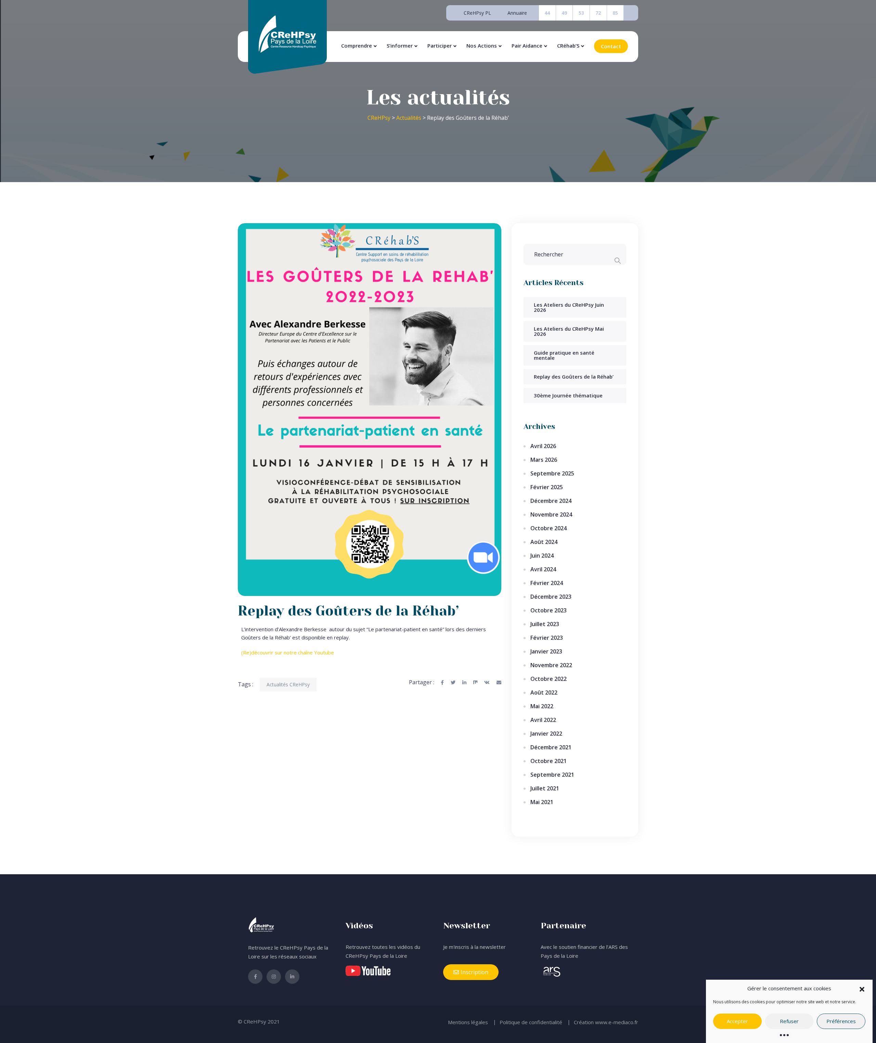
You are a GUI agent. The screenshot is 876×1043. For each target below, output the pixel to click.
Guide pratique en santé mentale (564, 355)
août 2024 (543, 542)
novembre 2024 (551, 514)
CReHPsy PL (477, 13)
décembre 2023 (550, 596)
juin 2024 (542, 555)
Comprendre (356, 45)
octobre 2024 (548, 528)
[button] (862, 988)
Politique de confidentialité (531, 1022)
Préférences (841, 1021)
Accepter (737, 1021)
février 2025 (546, 487)
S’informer (400, 45)
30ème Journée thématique (568, 395)
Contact (611, 46)
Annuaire (517, 13)
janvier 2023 (546, 651)
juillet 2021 (544, 788)
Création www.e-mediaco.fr (606, 1022)
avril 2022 (543, 720)
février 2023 (546, 637)
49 (564, 13)
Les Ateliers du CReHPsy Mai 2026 (569, 331)
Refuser (789, 1021)
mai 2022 (541, 706)
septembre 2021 (552, 774)
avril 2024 (543, 569)
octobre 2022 (548, 679)
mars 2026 (543, 459)
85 (615, 13)
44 (547, 13)
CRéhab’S (568, 45)
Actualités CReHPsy (288, 684)
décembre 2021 (550, 747)
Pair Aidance (527, 45)
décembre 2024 (550, 501)
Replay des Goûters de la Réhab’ (574, 376)
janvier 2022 (546, 733)
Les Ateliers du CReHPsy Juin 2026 (569, 307)
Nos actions (481, 45)
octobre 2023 (548, 610)
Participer (439, 45)
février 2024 (546, 583)
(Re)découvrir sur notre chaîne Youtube (287, 652)
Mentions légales (468, 1022)
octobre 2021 (548, 761)
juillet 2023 (544, 624)
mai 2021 (541, 802)
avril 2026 (543, 446)
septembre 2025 (552, 473)
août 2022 (543, 692)
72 (598, 13)
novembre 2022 (551, 665)
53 (581, 13)
